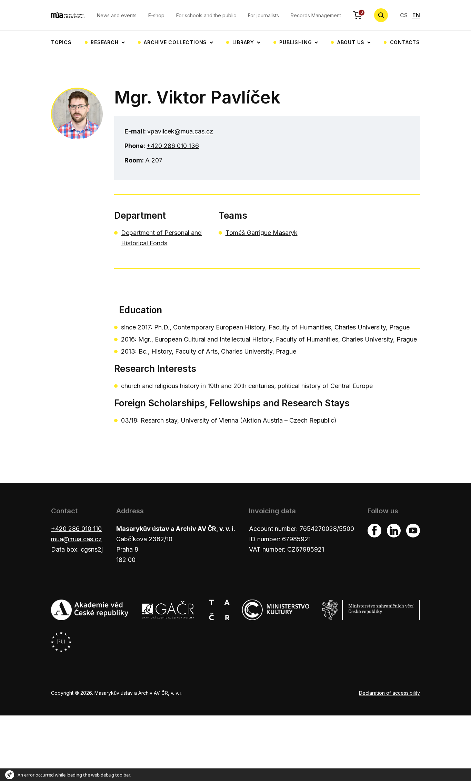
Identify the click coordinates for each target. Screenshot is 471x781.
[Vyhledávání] (381, 15)
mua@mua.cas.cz (76, 539)
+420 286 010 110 (76, 528)
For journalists (263, 15)
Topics (61, 42)
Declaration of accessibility (389, 693)
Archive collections (175, 42)
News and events (117, 15)
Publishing (295, 42)
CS (404, 15)
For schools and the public (206, 15)
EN (416, 15)
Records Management (316, 15)
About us (350, 42)
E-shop (156, 15)
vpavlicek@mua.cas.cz (180, 131)
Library (243, 42)
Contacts (405, 42)
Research (104, 42)
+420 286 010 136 (173, 145)
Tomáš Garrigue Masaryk (262, 232)
